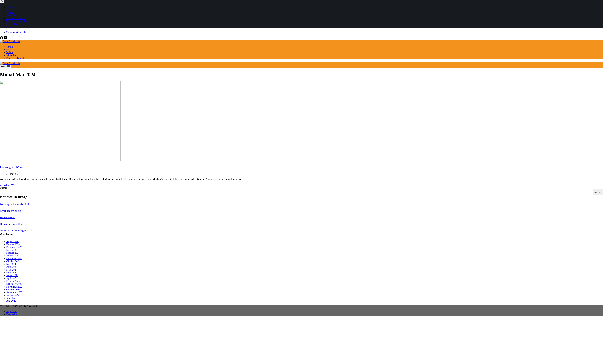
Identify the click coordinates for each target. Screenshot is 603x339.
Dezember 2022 (14, 283)
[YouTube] (5, 38)
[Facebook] (2, 38)
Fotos (9, 49)
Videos (9, 52)
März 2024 (11, 269)
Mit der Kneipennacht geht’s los (16, 230)
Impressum (11, 311)
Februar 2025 (13, 252)
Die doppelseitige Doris (11, 224)
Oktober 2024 (13, 261)
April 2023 (11, 278)
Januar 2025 (12, 255)
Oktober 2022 (13, 289)
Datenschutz (12, 314)
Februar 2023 (13, 281)
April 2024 (11, 267)
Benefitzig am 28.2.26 (11, 211)
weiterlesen (7, 185)
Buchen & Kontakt (15, 58)
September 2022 (14, 292)
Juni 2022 (11, 300)
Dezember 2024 (14, 258)
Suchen (3, 187)
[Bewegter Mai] (60, 160)
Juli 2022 (10, 298)
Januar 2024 (12, 275)
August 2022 (12, 295)
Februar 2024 (13, 272)
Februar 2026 (13, 244)
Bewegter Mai (11, 167)
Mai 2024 (11, 264)
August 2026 (12, 241)
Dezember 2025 (14, 247)
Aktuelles (11, 55)
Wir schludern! (7, 217)
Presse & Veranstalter (16, 32)
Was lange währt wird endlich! (15, 204)
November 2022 (14, 286)
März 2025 (11, 250)
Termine (10, 46)
